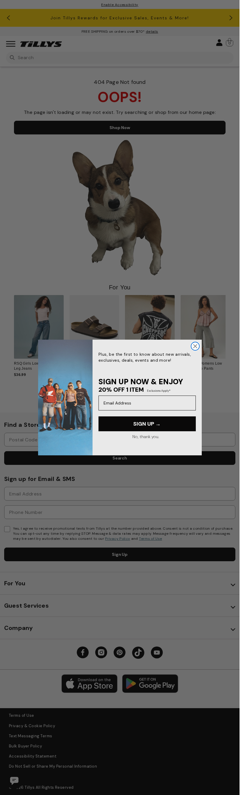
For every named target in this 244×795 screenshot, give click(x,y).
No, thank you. (145, 436)
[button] (229, 329)
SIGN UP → (147, 423)
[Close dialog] (195, 346)
